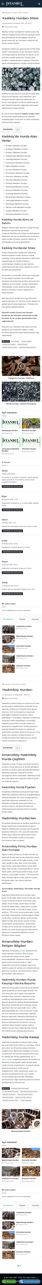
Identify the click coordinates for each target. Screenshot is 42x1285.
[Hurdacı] (15, 4)
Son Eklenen (8, 619)
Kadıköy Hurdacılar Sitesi (10, 347)
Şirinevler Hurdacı (23, 646)
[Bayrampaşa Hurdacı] (8, 639)
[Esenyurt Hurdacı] (8, 669)
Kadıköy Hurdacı (22, 344)
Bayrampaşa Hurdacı (24, 636)
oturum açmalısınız (24, 610)
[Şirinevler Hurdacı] (8, 649)
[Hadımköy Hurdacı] (8, 629)
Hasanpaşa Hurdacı (10, 431)
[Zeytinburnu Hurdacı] (8, 659)
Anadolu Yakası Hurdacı (20, 12)
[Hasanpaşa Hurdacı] (11, 423)
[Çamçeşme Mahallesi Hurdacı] (11, 442)
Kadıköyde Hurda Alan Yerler (27, 347)
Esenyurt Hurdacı (23, 666)
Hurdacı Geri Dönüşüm (9, 344)
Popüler (22, 619)
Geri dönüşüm (15, 341)
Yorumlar (35, 619)
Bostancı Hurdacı (29, 431)
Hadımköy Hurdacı (24, 626)
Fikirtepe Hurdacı (29, 449)
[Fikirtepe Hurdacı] (31, 442)
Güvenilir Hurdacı (26, 341)
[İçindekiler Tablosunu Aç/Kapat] (16, 130)
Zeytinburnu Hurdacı (24, 656)
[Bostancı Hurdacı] (31, 423)
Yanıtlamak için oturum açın (12, 486)
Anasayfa (7, 12)
